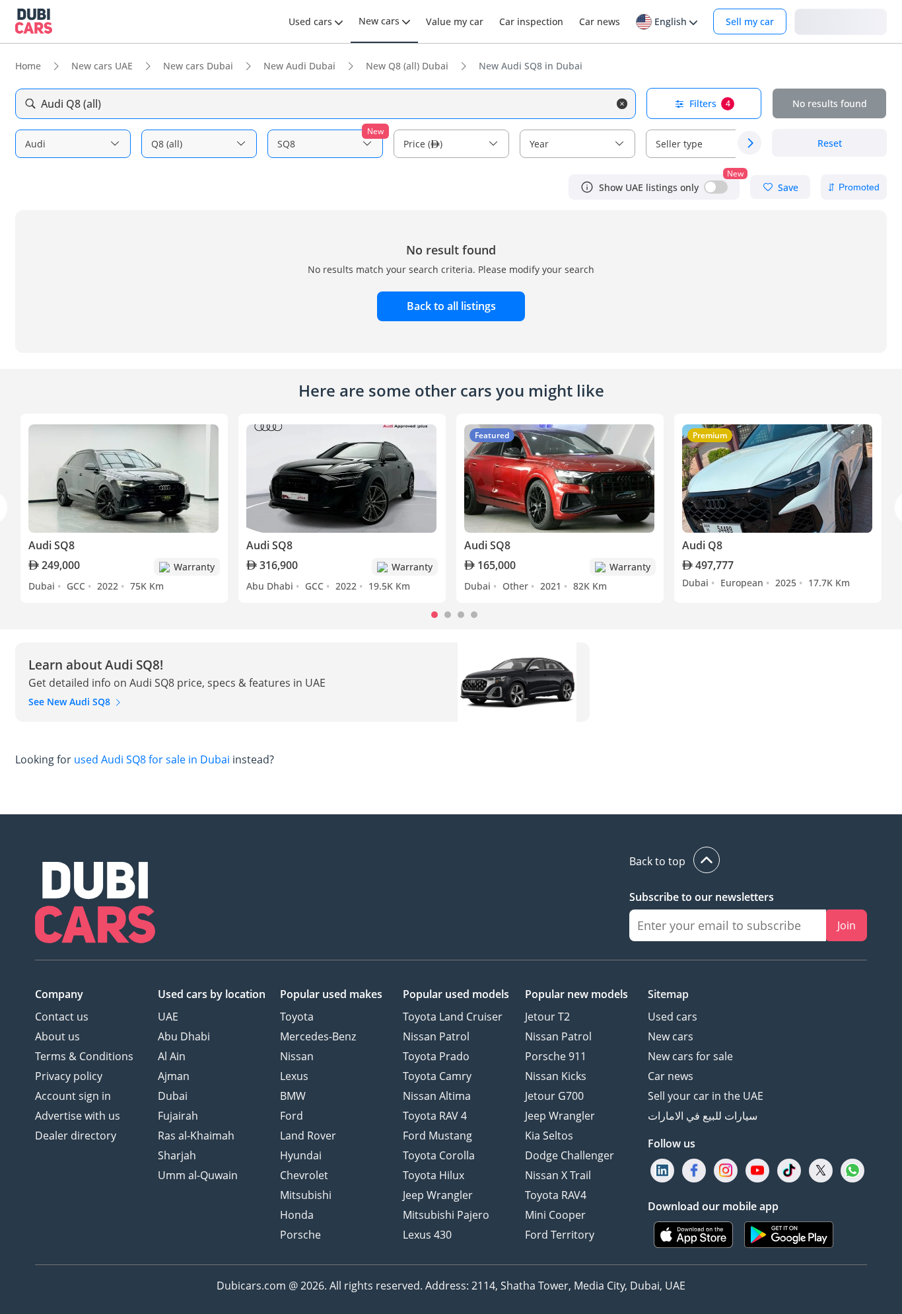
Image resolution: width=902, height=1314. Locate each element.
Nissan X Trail (558, 1175)
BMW (293, 1096)
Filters (709, 103)
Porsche (300, 1234)
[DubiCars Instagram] (725, 1170)
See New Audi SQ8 (70, 701)
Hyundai (301, 1155)
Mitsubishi (305, 1195)
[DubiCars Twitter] (821, 1170)
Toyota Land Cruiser (453, 1016)
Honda (297, 1215)
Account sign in (73, 1096)
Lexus (294, 1076)
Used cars (672, 1016)
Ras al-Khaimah (196, 1135)
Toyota (297, 1016)
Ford (291, 1115)
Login (840, 21)
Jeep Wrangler (438, 1195)
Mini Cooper (555, 1215)
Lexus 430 (427, 1234)
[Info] (587, 187)
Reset (829, 143)
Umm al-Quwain (198, 1175)
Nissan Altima (437, 1096)
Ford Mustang (437, 1135)
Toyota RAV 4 (435, 1115)
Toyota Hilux (433, 1175)
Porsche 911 (555, 1056)
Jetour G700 (554, 1096)
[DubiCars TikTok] (789, 1170)
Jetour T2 (547, 1016)
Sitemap (668, 994)
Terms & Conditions (84, 1056)
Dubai (173, 1096)
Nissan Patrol (436, 1036)
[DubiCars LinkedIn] (662, 1170)
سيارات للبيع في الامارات (702, 1115)
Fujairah (178, 1115)
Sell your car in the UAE (705, 1096)
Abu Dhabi (184, 1036)
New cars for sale (690, 1056)
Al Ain (172, 1056)
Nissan (297, 1056)
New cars (670, 1036)
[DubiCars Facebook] (694, 1171)
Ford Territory (559, 1234)
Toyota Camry (437, 1076)
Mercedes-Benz (318, 1036)
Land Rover (308, 1135)
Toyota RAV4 (555, 1195)
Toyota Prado (436, 1056)
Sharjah (177, 1155)
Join (846, 925)
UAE (168, 1016)
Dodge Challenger (569, 1155)
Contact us (61, 1016)
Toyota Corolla (439, 1155)
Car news (670, 1076)
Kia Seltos (549, 1135)
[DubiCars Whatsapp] (852, 1171)
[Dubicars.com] (95, 904)
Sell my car (750, 21)
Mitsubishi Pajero (446, 1215)
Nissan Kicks (555, 1076)
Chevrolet (304, 1175)
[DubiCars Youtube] (757, 1170)
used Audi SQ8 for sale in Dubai (152, 759)
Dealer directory (75, 1135)
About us (57, 1036)
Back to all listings (451, 306)
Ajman (174, 1076)
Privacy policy (68, 1076)
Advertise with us (77, 1115)
